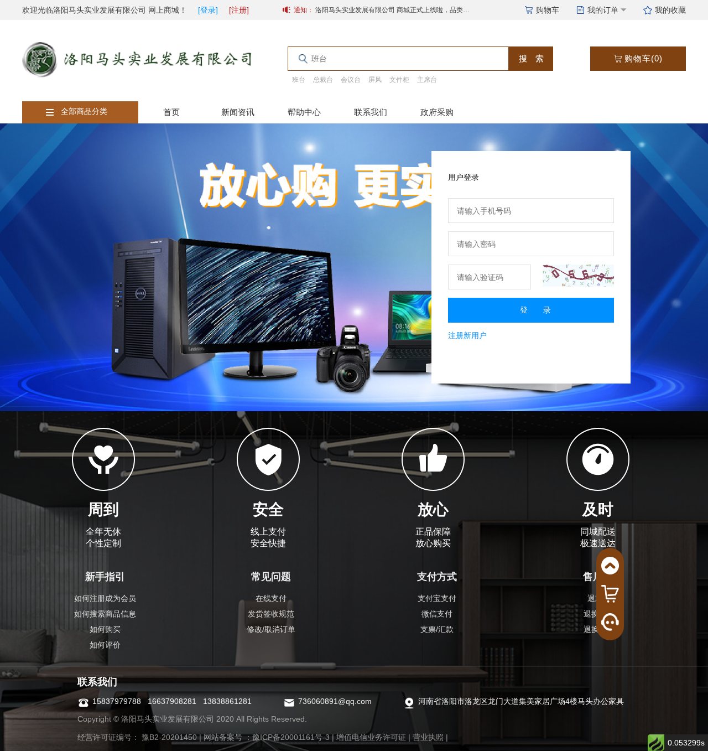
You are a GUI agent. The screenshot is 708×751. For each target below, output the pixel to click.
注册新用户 (467, 335)
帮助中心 (304, 112)
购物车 (547, 10)
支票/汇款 (437, 629)
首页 (171, 112)
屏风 (375, 80)
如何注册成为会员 (105, 598)
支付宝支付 (437, 598)
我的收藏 (670, 10)
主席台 (427, 80)
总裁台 (323, 80)
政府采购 (437, 112)
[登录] (208, 10)
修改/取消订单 (271, 629)
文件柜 (399, 80)
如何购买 (105, 629)
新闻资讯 (237, 112)
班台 (298, 80)
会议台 (351, 80)
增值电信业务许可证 (371, 737)
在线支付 (271, 598)
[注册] (239, 10)
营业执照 (428, 737)
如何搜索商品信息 (105, 613)
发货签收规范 (271, 613)
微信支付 (436, 613)
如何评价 (105, 644)
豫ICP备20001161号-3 (291, 737)
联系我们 (370, 112)
